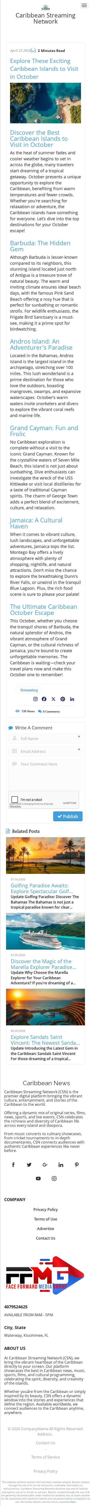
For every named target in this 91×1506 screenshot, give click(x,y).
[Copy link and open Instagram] (35, 698)
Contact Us (45, 1442)
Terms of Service (45, 1457)
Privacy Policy (45, 1471)
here (72, 1501)
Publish (70, 816)
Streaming (29, 690)
